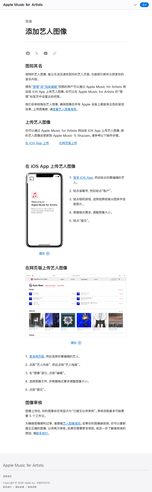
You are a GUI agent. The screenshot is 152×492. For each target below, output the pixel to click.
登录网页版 (36, 356)
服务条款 (32, 487)
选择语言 (7, 476)
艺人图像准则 (72, 423)
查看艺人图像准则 (64, 109)
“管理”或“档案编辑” (44, 86)
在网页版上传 (68, 143)
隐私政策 (19, 487)
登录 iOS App (83, 177)
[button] (27, 53)
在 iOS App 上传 (37, 143)
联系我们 (42, 433)
